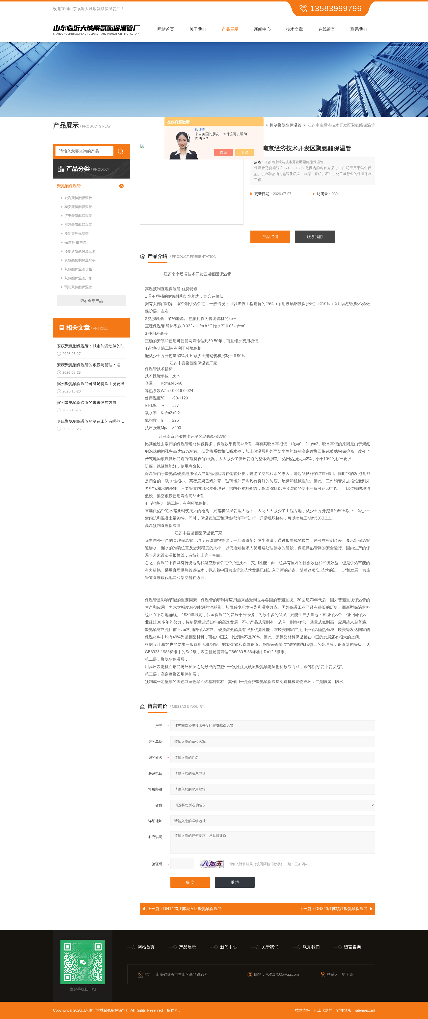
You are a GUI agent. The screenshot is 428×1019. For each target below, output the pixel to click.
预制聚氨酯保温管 (285, 125)
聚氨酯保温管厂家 (78, 278)
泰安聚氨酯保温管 (78, 207)
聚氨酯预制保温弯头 (80, 260)
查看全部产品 (91, 301)
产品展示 (230, 29)
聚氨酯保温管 (69, 186)
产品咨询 (270, 237)
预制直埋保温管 (76, 233)
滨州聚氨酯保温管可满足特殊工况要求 (90, 384)
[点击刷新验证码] (211, 864)
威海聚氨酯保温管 (78, 198)
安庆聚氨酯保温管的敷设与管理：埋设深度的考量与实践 (91, 365)
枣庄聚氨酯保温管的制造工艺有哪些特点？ (91, 421)
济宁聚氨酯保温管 (78, 216)
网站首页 (165, 29)
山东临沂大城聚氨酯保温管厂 (94, 9)
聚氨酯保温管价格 (78, 269)
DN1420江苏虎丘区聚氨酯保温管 (192, 909)
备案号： (174, 1010)
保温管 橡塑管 (75, 242)
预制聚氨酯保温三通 (80, 251)
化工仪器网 (323, 1010)
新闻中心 (262, 29)
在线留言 (326, 29)
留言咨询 (352, 947)
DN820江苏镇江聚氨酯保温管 (341, 909)
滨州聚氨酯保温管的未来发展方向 (86, 402)
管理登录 (343, 1010)
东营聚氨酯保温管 (78, 225)
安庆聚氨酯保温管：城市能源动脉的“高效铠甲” (91, 346)
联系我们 (358, 29)
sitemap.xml (365, 1010)
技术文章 (294, 29)
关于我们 (197, 29)
